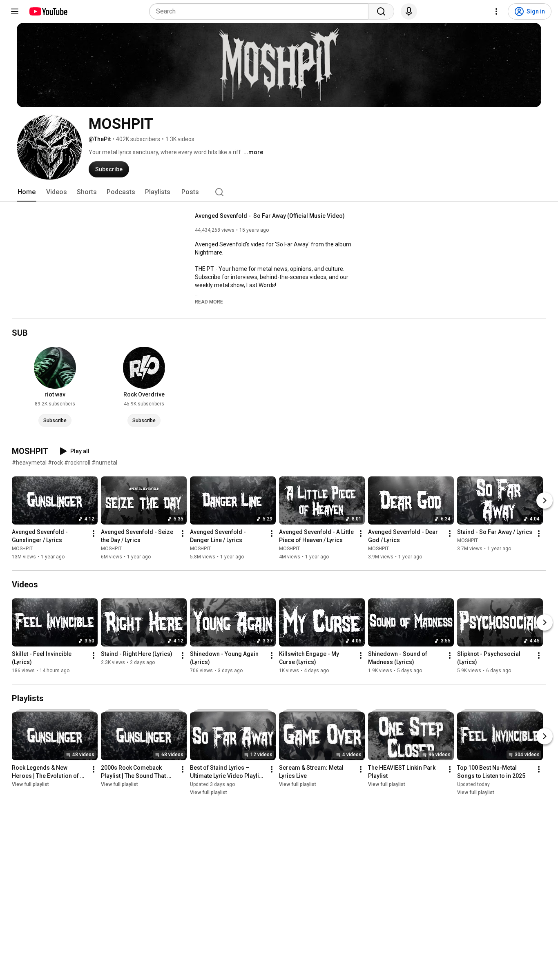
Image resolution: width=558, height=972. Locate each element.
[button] (209, 301)
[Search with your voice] (409, 11)
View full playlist (30, 784)
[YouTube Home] (48, 11)
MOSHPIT (22, 548)
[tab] (26, 192)
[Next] (544, 500)
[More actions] (93, 533)
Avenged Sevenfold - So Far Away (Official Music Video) (270, 216)
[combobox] (261, 11)
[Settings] (496, 11)
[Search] (381, 11)
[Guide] (15, 11)
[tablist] (279, 192)
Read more (209, 302)
